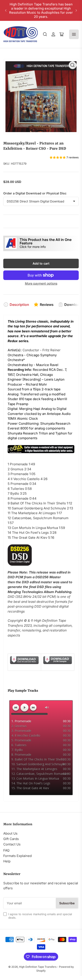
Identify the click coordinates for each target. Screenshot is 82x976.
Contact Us (12, 844)
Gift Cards (11, 839)
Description (19, 304)
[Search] (45, 34)
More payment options (41, 283)
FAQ (6, 850)
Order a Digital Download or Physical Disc (34, 193)
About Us (10, 833)
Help (6, 861)
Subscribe (67, 903)
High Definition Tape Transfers (37, 966)
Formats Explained (17, 856)
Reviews (47, 304)
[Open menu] (74, 34)
